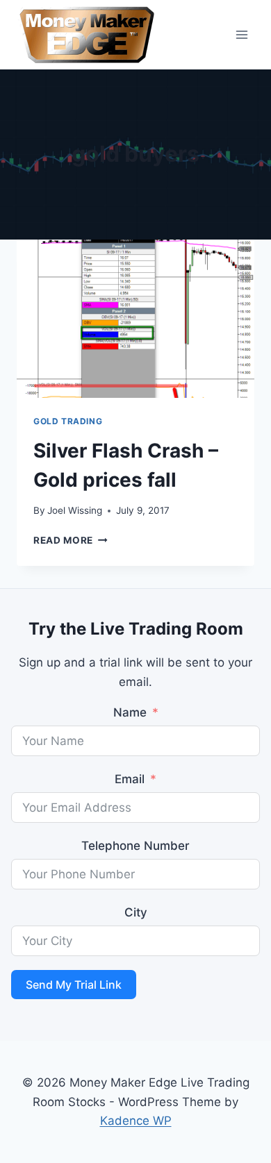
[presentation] (135, 319)
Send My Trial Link (74, 985)
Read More (70, 540)
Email (130, 779)
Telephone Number (135, 846)
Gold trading (67, 421)
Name (130, 712)
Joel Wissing (74, 510)
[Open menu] (241, 34)
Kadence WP (136, 1121)
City (135, 912)
